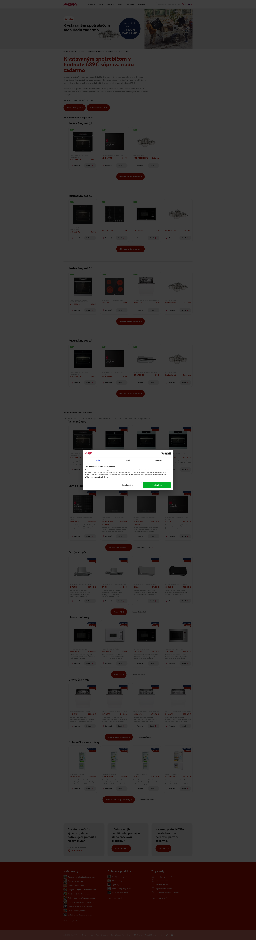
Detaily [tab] (128, 460)
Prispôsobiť (126, 485)
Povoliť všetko (157, 485)
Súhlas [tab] (98, 460)
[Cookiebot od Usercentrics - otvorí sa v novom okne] (162, 453)
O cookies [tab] (158, 460)
